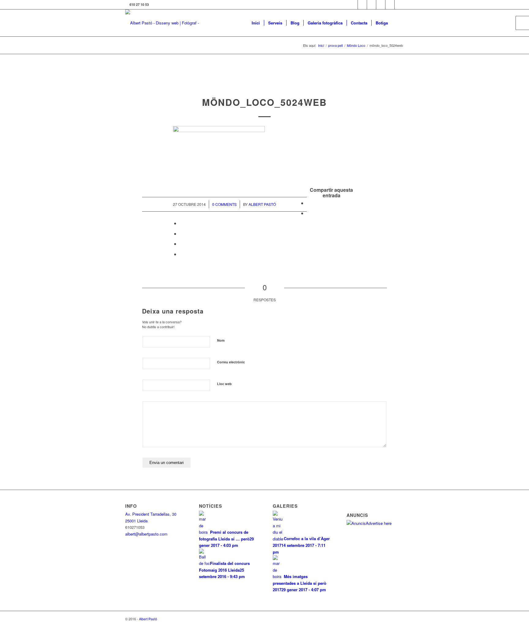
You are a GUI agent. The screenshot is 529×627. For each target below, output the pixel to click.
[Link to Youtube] (399, 4)
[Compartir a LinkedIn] (181, 243)
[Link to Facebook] (362, 4)
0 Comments (224, 204)
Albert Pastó (262, 204)
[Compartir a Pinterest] (181, 233)
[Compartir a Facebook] (308, 203)
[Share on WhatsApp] (181, 223)
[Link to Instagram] (380, 4)
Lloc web (224, 383)
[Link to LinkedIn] (389, 4)
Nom (221, 340)
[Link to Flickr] (371, 4)
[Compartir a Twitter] (308, 213)
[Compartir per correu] (181, 254)
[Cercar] (398, 22)
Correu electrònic (231, 362)
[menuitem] (256, 22)
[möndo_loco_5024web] (264, 83)
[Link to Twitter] (353, 4)
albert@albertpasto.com (146, 534)
